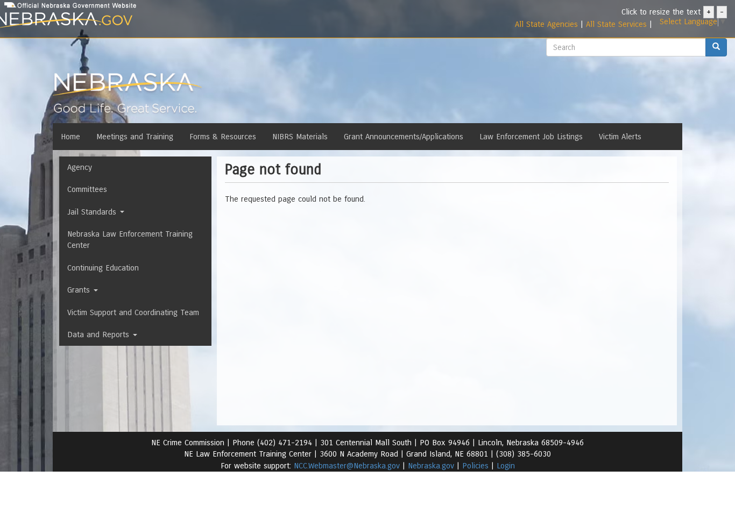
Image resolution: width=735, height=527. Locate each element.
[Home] (127, 96)
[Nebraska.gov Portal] (118, 20)
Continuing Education (103, 268)
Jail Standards (93, 212)
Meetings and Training (134, 136)
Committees (87, 189)
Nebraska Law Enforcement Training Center (130, 239)
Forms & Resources (222, 136)
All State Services (616, 24)
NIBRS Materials (300, 136)
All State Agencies (546, 24)
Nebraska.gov (431, 466)
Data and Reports (99, 334)
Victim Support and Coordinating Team (133, 312)
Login (506, 466)
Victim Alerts (620, 136)
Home (70, 136)
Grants (80, 290)
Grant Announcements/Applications (403, 136)
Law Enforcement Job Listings (531, 136)
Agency (79, 167)
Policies (475, 466)
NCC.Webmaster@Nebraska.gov (347, 466)
